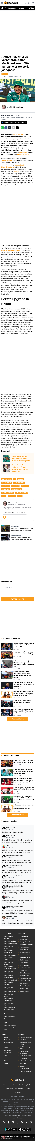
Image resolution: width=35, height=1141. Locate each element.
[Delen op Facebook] (5, 127)
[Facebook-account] (8, 1122)
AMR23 (4, 250)
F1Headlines (9, 1089)
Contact (27, 1089)
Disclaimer (17, 1092)
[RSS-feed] (22, 1122)
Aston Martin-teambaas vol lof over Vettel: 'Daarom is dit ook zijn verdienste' (21, 468)
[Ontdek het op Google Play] (10, 1129)
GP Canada (24, 486)
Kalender (21, 8)
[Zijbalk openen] (2, 3)
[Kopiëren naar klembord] (17, 127)
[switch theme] (29, 3)
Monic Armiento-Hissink (14, 855)
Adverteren (19, 1089)
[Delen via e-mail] (13, 127)
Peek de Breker (11, 916)
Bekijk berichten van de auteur (15, 513)
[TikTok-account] (17, 1122)
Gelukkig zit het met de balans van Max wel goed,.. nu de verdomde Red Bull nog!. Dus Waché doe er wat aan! (17, 851)
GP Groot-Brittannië (22, 492)
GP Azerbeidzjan (16, 489)
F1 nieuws (20, 479)
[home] (2, 8)
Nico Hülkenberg (7, 167)
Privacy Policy (27, 1085)
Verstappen (12, 8)
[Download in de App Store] (24, 1129)
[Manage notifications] (3, 1137)
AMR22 (16, 171)
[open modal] (33, 3)
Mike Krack (23, 152)
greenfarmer (10, 827)
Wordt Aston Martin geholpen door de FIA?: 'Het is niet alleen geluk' (21, 458)
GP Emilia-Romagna (7, 492)
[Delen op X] (9, 127)
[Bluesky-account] (26, 1122)
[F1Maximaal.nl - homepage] (11, 2)
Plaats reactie (17, 599)
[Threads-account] (31, 1122)
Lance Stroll (19, 165)
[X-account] (4, 1122)
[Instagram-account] (13, 1122)
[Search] (26, 3)
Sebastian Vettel (7, 160)
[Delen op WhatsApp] (2, 127)
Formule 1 (4, 73)
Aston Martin (18, 134)
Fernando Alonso (13, 250)
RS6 (7, 896)
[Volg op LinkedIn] (4, 517)
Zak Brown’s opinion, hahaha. (12, 832)
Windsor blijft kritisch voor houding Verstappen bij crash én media (15, 1137)
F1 (5, 8)
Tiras (8, 845)
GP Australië (5, 489)
